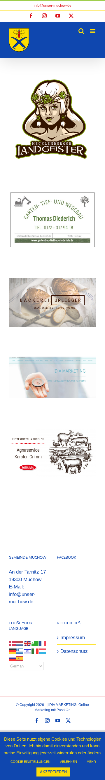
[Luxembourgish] (43, 650)
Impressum (72, 637)
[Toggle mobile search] (81, 31)
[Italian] (35, 650)
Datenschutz (74, 651)
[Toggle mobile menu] (93, 31)
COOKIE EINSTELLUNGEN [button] (30, 761)
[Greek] (20, 650)
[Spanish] (20, 658)
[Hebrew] (28, 650)
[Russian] (12, 658)
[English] (28, 643)
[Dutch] (20, 643)
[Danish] (12, 643)
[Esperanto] (35, 643)
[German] (12, 650)
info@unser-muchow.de (52, 5)
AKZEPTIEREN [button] (53, 772)
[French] (43, 643)
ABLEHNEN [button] (68, 761)
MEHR (91, 761)
